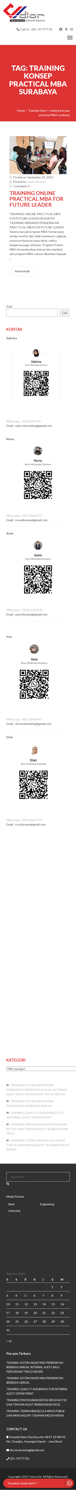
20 (35, 1313)
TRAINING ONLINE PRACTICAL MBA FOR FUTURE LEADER (36, 199)
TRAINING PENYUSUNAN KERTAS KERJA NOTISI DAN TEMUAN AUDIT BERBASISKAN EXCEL (37, 1129)
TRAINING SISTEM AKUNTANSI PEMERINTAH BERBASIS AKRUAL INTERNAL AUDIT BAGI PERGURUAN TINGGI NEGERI (37, 1089)
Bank (11, 1204)
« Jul (9, 1341)
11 (17, 1304)
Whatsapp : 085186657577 (24, 820)
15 (53, 1304)
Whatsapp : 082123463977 (24, 515)
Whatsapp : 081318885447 (24, 719)
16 (62, 1304)
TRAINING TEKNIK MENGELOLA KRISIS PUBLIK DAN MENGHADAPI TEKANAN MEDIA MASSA (38, 1145)
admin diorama (36, 181)
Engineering (47, 1204)
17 (8, 1313)
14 (44, 1304)
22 (53, 1313)
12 (26, 1304)
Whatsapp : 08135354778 (23, 421)
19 (26, 1313)
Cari (9, 306)
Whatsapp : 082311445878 (24, 610)
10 (8, 1304)
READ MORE (22, 271)
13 (35, 1304)
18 (17, 1313)
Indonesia (14, 1210)
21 (44, 1313)
